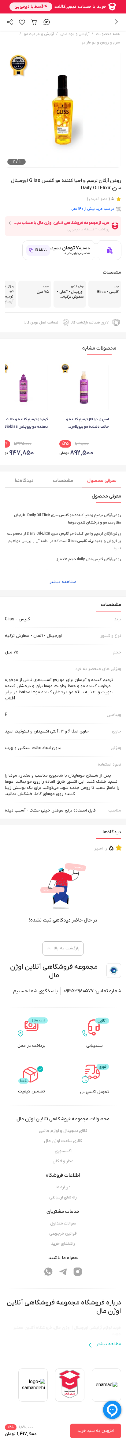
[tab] (101, 482)
